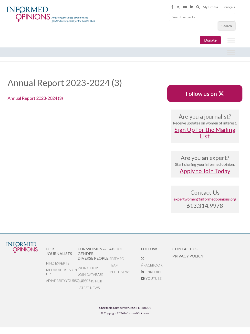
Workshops (88, 268)
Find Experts (57, 263)
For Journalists (59, 251)
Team (113, 265)
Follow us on (204, 93)
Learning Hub (90, 281)
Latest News (89, 288)
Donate (210, 40)
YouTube (153, 278)
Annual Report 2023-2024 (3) (35, 98)
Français (229, 7)
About (116, 248)
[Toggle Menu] (231, 40)
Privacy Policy (187, 256)
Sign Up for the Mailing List (205, 132)
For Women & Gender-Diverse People (93, 253)
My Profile (210, 7)
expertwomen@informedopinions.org (205, 199)
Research (117, 258)
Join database (90, 274)
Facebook (153, 265)
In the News (119, 272)
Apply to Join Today (205, 170)
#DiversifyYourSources (62, 280)
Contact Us (185, 248)
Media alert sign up (61, 272)
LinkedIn (152, 272)
